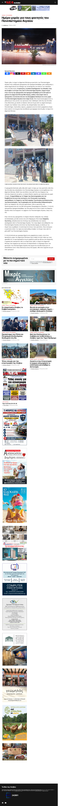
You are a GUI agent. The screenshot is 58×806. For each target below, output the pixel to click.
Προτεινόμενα (9, 15)
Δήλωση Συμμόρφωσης (36, 789)
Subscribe (51, 258)
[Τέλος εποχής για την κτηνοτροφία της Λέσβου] (15, 350)
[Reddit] (28, 73)
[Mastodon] (38, 73)
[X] (17, 73)
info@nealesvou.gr (18, 790)
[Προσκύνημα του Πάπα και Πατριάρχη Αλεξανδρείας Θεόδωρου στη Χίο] (15, 323)
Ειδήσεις (4, 15)
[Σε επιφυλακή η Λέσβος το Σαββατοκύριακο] (15, 296)
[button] (2, 2)
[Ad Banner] (29, 276)
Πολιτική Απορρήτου (47, 262)
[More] (49, 73)
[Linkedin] (33, 73)
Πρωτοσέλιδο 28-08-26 (9, 403)
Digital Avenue (45, 790)
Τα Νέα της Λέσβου (9, 787)
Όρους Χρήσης (35, 263)
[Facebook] (7, 73)
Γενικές (3, 305)
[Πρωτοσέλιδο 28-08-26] (14, 384)
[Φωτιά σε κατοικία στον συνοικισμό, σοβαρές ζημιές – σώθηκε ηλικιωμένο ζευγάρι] (43, 296)
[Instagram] (12, 73)
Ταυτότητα (4, 789)
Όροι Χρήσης (10, 789)
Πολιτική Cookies (17, 789)
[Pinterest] (23, 73)
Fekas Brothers (38, 790)
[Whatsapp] (43, 73)
